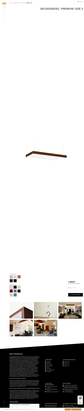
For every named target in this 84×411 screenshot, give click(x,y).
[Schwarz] (15, 280)
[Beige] (11, 295)
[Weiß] (15, 277)
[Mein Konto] (4, 22)
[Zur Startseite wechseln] (4, 8)
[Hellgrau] (15, 291)
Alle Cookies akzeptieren (76, 409)
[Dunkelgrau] (19, 291)
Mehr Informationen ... (33, 409)
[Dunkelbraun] (11, 280)
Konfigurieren (67, 409)
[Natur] (11, 277)
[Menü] (4, 19)
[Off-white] (19, 287)
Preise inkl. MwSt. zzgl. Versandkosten (74, 283)
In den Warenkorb (75, 294)
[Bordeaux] (11, 291)
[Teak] (19, 277)
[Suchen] (4, 405)
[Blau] (15, 295)
